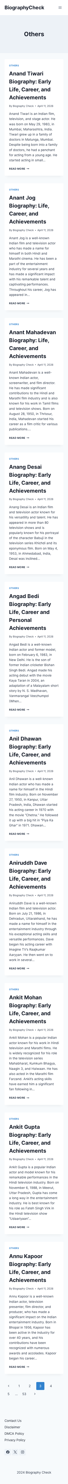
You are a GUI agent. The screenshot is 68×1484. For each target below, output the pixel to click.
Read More (19, 168)
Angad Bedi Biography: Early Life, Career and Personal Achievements (30, 612)
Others (14, 65)
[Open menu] (59, 7)
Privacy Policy (15, 1440)
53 (24, 1394)
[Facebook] (8, 1452)
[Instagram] (22, 1452)
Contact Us (13, 1421)
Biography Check (23, 105)
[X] (15, 1452)
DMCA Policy (14, 1433)
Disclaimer (12, 1427)
